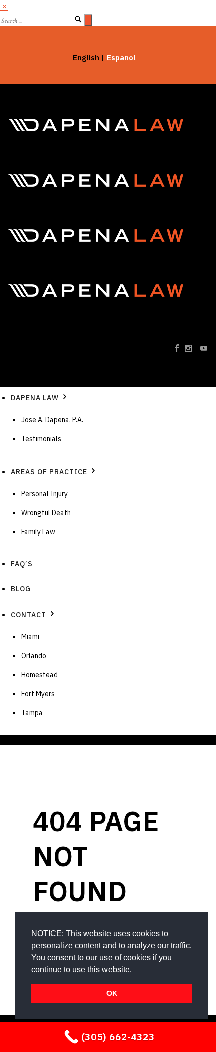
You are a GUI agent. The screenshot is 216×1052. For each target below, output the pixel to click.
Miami (30, 636)
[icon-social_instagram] (191, 348)
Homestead (39, 674)
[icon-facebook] (180, 348)
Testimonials (41, 438)
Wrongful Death (46, 512)
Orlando (33, 655)
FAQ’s (22, 563)
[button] (135, 970)
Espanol (121, 57)
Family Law (38, 531)
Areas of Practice (49, 471)
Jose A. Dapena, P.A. (52, 419)
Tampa (32, 712)
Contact (28, 614)
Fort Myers (38, 693)
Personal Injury (44, 493)
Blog (21, 588)
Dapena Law (35, 397)
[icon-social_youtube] (204, 348)
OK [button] (111, 993)
